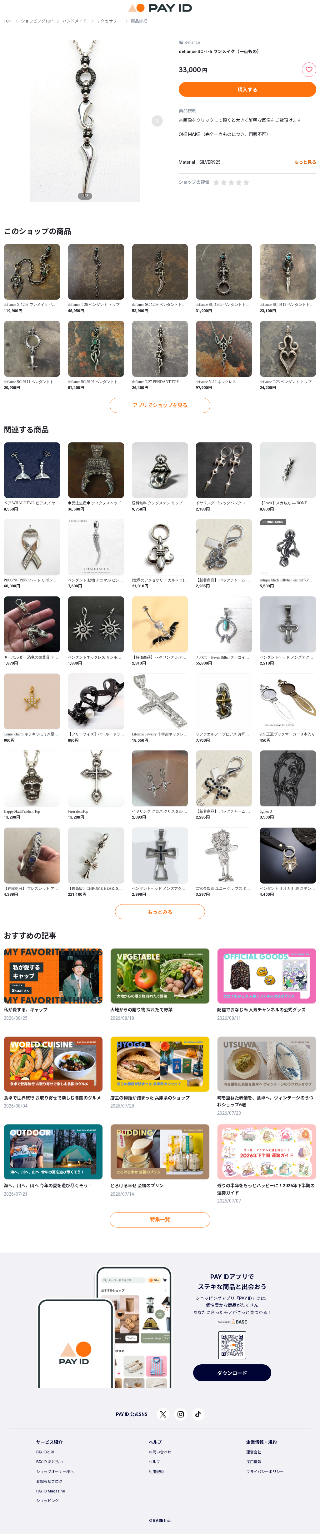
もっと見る (305, 162)
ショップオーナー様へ (55, 1472)
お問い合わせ (160, 1452)
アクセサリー (109, 21)
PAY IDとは (45, 1452)
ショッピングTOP (36, 21)
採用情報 (253, 1462)
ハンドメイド (74, 21)
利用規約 (156, 1472)
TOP (7, 21)
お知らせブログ (49, 1481)
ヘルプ (154, 1462)
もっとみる (160, 912)
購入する (248, 90)
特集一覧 (160, 1220)
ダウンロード (232, 1373)
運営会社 (253, 1452)
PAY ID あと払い (49, 1462)
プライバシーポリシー (265, 1472)
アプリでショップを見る (160, 405)
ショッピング (47, 1501)
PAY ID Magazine (50, 1491)
